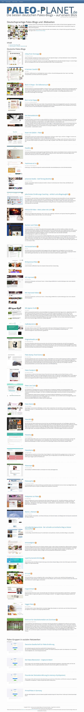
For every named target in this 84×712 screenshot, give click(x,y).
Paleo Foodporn (30, 370)
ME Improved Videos (32, 293)
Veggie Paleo (29, 604)
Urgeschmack (29, 589)
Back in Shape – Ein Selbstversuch (36, 85)
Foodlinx (28, 148)
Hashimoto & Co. (30, 163)
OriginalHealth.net (31, 339)
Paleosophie (29, 481)
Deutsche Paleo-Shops (40, 30)
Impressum (23, 709)
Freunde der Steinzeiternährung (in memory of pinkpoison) (45, 675)
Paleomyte (28, 466)
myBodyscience (30, 324)
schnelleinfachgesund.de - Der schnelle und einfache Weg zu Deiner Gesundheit (48, 528)
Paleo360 (28, 419)
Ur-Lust (27, 573)
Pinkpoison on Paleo (32, 496)
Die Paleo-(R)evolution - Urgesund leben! (38, 660)
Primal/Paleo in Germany (33, 691)
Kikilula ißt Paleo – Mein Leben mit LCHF (38, 210)
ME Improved (29, 277)
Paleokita (28, 435)
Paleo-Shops (14, 1)
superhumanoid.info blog (33, 558)
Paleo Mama (29, 404)
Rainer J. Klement (31, 512)
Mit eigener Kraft (30, 308)
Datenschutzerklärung (34, 709)
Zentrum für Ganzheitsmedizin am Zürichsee (40, 620)
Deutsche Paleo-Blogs (13, 44)
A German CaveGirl (31, 69)
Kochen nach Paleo (31, 225)
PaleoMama (29, 450)
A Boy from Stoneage (32, 54)
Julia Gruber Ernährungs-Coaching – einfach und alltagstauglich (46, 194)
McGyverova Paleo (31, 262)
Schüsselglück (29, 543)
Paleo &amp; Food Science (34, 355)
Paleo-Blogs (8, 1)
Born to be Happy (31, 100)
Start (3, 1)
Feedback (21, 1)
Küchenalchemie (30, 246)
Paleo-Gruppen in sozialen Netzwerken (17, 46)
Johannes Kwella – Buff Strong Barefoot (38, 179)
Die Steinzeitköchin (31, 115)
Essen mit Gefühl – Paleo (33, 133)
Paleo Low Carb (30, 386)
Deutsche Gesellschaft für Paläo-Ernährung (39, 644)
